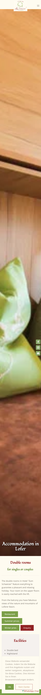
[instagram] (38, 347)
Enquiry (27, 627)
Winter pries (10, 627)
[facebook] (38, 342)
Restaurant (10, 614)
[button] (38, 5)
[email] (38, 353)
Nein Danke (24, 687)
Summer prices (12, 621)
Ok (9, 687)
